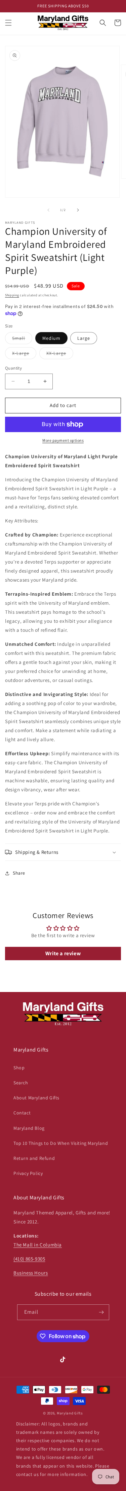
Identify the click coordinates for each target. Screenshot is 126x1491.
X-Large (24, 354)
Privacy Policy (28, 1173)
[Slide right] (78, 210)
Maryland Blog (29, 1128)
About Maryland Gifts (36, 1098)
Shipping (12, 295)
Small (22, 339)
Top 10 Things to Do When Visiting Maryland (60, 1143)
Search (20, 1083)
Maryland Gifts (70, 1413)
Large (83, 338)
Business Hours (30, 1273)
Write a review (63, 953)
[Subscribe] (101, 1312)
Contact (22, 1113)
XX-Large (59, 354)
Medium (51, 338)
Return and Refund (34, 1158)
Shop (19, 1068)
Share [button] (19, 873)
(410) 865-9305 (29, 1259)
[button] (8, 22)
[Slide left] (48, 210)
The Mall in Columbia (37, 1244)
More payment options (63, 440)
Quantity (13, 368)
